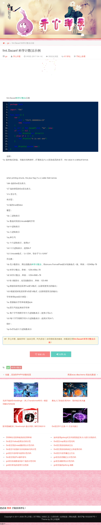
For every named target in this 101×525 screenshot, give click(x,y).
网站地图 (72, 516)
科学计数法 (21, 97)
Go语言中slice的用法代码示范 (18, 441)
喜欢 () (41, 354)
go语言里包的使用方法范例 (17, 465)
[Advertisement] (19, 78)
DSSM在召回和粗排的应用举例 (19, 437)
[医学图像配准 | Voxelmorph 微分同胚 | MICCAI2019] (26, 415)
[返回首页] (4, 43)
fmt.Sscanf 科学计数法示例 (22, 50)
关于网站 (37, 516)
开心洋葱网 (55, 519)
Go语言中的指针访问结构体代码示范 (21, 449)
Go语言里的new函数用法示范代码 (20, 445)
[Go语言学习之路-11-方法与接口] (75, 415)
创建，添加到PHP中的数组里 (18, 374)
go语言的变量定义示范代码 (65, 457)
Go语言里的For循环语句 (16, 457)
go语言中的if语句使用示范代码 (18, 453)
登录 (9, 507)
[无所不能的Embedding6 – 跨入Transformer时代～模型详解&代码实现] (26, 389)
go (8, 43)
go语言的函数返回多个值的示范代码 (21, 461)
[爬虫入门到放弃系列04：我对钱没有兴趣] (75, 389)
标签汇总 (46, 516)
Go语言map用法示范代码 (64, 441)
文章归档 (55, 516)
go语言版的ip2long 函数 (63, 465)
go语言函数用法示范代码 (64, 461)
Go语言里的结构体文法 (63, 445)
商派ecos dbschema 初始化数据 (82, 374)
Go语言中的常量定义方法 (64, 453)
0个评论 (67, 56)
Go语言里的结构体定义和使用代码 (68, 449)
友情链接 (63, 516)
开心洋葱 (17, 56)
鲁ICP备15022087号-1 (87, 516)
